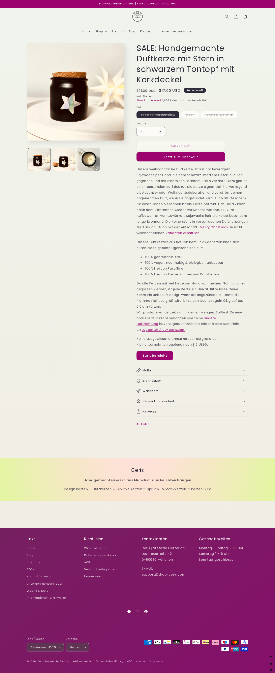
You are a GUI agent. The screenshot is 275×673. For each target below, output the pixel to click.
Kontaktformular (39, 576)
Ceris (40, 661)
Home (31, 548)
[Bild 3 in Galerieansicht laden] (89, 159)
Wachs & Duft (37, 591)
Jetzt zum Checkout (181, 157)
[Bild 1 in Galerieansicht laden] (39, 159)
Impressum (92, 576)
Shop (30, 555)
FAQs (30, 569)
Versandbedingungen (100, 569)
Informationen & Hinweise (46, 598)
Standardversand (148, 100)
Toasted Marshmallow (160, 115)
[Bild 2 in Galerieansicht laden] (64, 159)
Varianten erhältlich (182, 233)
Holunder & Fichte (221, 115)
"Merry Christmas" (213, 227)
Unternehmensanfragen (45, 584)
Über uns (33, 562)
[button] (100, 31)
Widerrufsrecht (95, 548)
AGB (87, 562)
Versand (141, 661)
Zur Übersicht (155, 356)
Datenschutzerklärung (101, 555)
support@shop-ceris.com (163, 329)
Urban (192, 115)
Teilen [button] (145, 424)
